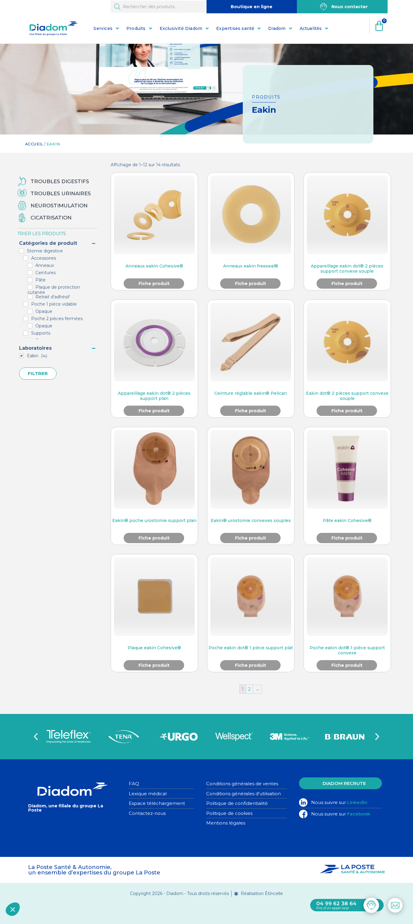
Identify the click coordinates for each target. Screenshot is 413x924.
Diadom (276, 28)
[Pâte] (30, 279)
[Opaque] (30, 311)
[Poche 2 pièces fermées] (25, 318)
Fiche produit (154, 283)
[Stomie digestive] (21, 250)
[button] (36, 736)
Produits (136, 28)
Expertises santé (235, 28)
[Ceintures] (30, 272)
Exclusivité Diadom (181, 28)
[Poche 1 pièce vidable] (25, 304)
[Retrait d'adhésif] (30, 296)
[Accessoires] (25, 258)
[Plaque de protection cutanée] (30, 287)
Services (102, 28)
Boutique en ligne (251, 6)
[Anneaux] (30, 265)
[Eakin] (21, 355)
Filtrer (38, 373)
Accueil (34, 144)
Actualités (311, 28)
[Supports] (25, 333)
